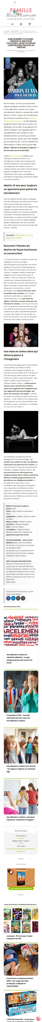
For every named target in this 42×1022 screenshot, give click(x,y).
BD (15, 156)
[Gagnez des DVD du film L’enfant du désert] (21, 877)
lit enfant (21, 838)
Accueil (6, 31)
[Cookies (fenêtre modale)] (38, 1018)
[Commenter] (18, 598)
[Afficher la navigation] (12, 24)
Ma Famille (15, 31)
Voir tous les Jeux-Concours (21, 889)
